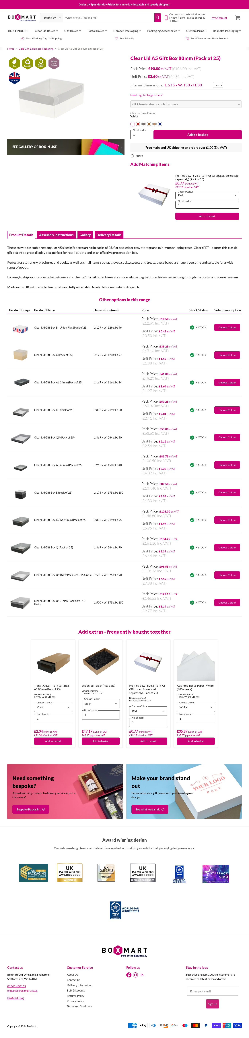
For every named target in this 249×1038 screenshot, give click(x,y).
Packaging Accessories (162, 30)
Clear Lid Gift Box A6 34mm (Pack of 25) (58, 382)
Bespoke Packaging (225, 30)
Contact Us (73, 979)
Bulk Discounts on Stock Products (210, 38)
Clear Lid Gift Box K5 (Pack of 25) (54, 410)
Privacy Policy (75, 1001)
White (134, 116)
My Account (219, 17)
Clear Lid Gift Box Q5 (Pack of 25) (54, 437)
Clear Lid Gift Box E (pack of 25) (53, 492)
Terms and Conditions (80, 1006)
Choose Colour (227, 464)
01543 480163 (16, 986)
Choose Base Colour (143, 113)
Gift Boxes (71, 30)
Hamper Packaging (125, 30)
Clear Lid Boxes (45, 30)
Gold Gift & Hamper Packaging (36, 48)
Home (10, 48)
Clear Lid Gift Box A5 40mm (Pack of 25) (58, 465)
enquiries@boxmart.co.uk (22, 990)
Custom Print (195, 30)
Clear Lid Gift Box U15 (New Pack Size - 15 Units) (59, 602)
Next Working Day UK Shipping (44, 38)
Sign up (212, 1004)
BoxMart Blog (15, 998)
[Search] (157, 17)
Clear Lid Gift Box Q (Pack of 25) (53, 547)
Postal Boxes (95, 30)
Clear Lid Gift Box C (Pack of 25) (53, 354)
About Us (72, 974)
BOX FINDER (17, 30)
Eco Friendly (127, 38)
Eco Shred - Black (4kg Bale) (98, 685)
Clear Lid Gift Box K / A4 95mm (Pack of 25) (60, 519)
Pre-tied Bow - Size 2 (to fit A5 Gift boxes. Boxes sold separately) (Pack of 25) (147, 689)
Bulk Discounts (76, 990)
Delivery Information (79, 985)
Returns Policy (75, 995)
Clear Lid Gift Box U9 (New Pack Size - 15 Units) (63, 575)
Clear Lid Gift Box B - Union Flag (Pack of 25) (60, 327)
